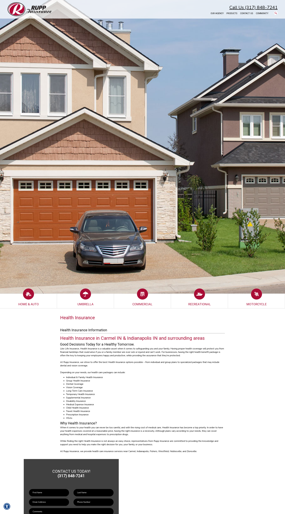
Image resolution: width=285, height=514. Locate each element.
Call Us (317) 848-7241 (253, 7)
